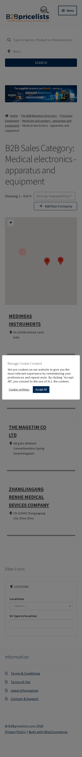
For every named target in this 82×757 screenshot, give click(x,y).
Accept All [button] (41, 389)
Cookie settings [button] (19, 389)
